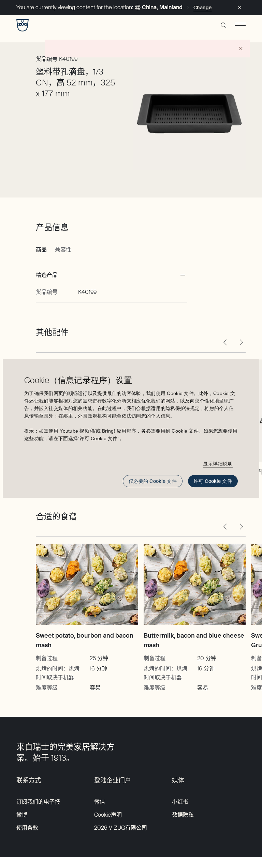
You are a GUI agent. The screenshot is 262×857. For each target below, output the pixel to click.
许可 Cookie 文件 (213, 481)
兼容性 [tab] (63, 249)
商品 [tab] (41, 249)
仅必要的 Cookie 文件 (153, 481)
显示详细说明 (218, 464)
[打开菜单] (240, 25)
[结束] (239, 7)
